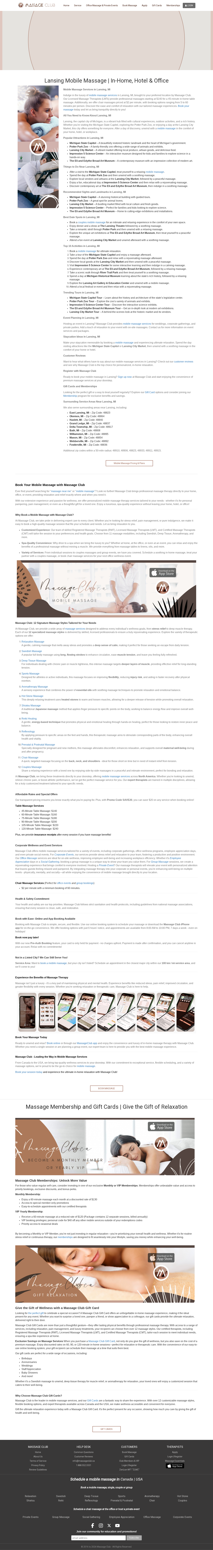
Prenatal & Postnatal (122, 1500)
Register (132, 1465)
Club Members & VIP (129, 1461)
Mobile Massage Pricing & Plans (129, 463)
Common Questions (84, 1452)
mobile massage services (103, 95)
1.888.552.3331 (83, 1465)
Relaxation (30, 1496)
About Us (38, 1456)
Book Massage (130, 5)
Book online (53, 1043)
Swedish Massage (32, 651)
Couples (182, 1500)
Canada (126, 1479)
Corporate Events (182, 1517)
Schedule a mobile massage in (95, 1479)
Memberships (173, 5)
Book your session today (28, 1072)
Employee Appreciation (121, 1517)
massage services (75, 628)
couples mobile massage (92, 222)
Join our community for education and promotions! (106, 1531)
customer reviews (183, 361)
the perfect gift (36, 1313)
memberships (65, 1237)
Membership (70, 396)
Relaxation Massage (33, 641)
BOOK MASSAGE (106, 1088)
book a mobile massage (53, 963)
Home (66, 5)
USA (139, 1479)
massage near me (61, 491)
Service (77, 5)
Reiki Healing (29, 718)
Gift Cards (157, 5)
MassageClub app (87, 1043)
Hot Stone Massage (32, 696)
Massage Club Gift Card (101, 1341)
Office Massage (152, 1517)
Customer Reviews (83, 1456)
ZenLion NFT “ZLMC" (129, 1469)
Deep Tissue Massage (34, 660)
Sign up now (125, 377)
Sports (121, 1496)
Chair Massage (30, 757)
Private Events (31, 1517)
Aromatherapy (152, 1496)
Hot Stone (182, 1496)
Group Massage (61, 1517)
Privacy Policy (38, 1465)
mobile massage (166, 128)
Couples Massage (32, 767)
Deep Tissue (91, 1496)
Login (190, 5)
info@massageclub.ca (84, 1461)
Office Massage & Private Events (102, 5)
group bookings (85, 883)
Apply (144, 5)
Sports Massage (30, 673)
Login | (125, 1465)
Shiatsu (31, 1500)
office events (64, 883)
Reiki (61, 1500)
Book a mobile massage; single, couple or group (107, 1487)
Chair (152, 1500)
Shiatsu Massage (31, 705)
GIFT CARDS (107, 1429)
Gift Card (150, 392)
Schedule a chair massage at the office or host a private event (106, 1509)
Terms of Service (38, 1461)
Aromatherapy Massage (35, 686)
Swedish (61, 1496)
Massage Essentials (175, 1461)
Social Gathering (91, 1517)
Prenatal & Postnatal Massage (38, 744)
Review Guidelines (38, 1469)
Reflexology (28, 731)
